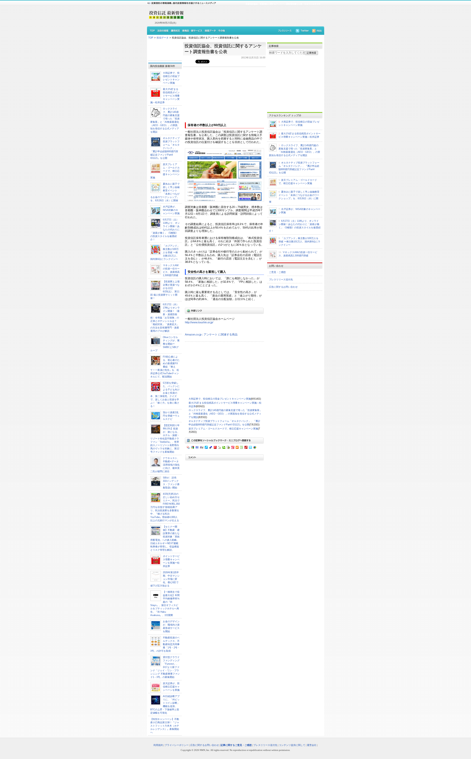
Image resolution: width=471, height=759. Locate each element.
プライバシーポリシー (177, 745)
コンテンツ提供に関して (292, 745)
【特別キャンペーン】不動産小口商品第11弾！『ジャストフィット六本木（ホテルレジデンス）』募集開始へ (164, 726)
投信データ (163, 37)
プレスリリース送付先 (281, 279)
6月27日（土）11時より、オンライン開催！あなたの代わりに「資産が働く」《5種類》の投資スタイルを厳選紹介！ (165, 229)
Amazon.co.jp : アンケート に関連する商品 (211, 334)
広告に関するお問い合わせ (283, 287)
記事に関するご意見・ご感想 (236, 745)
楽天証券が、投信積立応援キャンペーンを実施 (171, 686)
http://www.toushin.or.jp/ (199, 322)
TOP (150, 37)
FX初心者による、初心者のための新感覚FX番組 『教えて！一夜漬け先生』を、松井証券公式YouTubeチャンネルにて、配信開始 (165, 366)
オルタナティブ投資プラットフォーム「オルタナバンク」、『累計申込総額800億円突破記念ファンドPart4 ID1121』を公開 (165, 148)
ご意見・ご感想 (277, 272)
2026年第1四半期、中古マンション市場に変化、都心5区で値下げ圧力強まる (165, 579)
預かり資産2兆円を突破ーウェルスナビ (171, 415)
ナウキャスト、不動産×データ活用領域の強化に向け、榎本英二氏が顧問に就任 (165, 465)
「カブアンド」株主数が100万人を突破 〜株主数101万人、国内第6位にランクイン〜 (165, 252)
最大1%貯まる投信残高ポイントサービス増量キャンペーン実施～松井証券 (165, 96)
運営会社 (311, 745)
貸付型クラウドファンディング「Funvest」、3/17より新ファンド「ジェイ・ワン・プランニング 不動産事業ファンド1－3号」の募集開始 (165, 667)
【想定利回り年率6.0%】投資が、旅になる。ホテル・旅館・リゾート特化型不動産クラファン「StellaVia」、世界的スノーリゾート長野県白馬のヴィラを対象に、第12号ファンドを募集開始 (165, 438)
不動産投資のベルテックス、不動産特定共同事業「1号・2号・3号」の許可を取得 (165, 644)
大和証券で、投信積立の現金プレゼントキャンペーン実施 (220, 398)
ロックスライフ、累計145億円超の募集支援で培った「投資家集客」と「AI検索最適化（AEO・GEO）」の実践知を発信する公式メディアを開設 (225, 413)
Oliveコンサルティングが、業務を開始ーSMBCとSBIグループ (165, 344)
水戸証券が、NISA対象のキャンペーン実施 (171, 210)
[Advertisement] (252, 16)
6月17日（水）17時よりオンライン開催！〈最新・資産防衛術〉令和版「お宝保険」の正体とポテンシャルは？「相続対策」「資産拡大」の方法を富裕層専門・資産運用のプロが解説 (165, 317)
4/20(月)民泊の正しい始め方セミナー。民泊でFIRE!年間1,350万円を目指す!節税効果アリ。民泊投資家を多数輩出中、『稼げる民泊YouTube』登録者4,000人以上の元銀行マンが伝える (165, 507)
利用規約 (158, 745)
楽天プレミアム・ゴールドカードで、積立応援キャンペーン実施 (165, 171)
